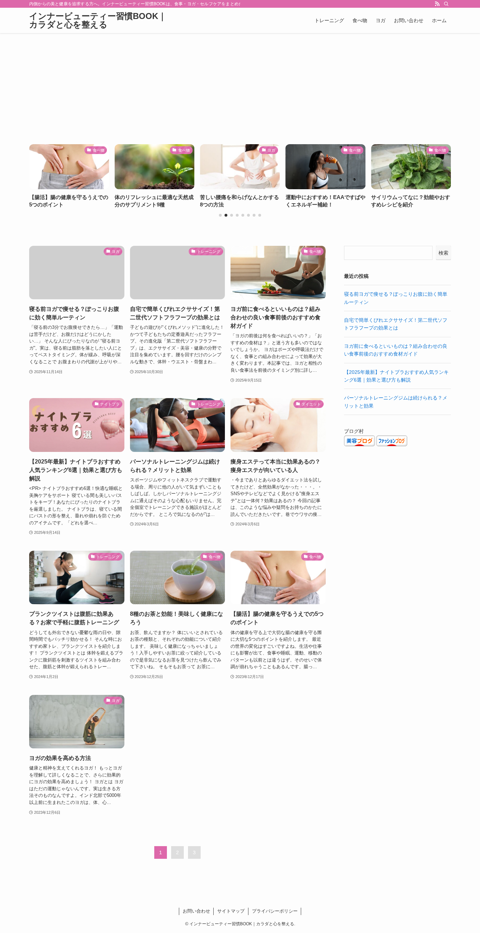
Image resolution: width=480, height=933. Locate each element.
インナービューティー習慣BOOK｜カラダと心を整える (98, 20)
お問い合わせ (196, 911)
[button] (220, 215)
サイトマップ (231, 911)
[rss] (437, 4)
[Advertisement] (240, 86)
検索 (443, 253)
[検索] (446, 4)
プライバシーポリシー (275, 911)
